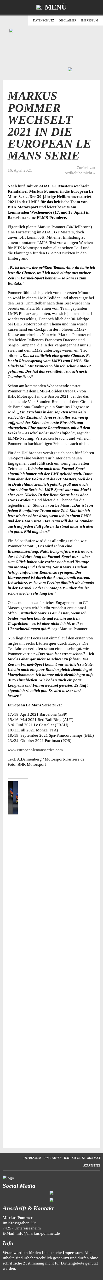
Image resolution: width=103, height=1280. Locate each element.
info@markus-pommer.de (38, 1233)
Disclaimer (67, 20)
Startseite (91, 1165)
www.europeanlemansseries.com (35, 750)
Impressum (89, 20)
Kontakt (93, 1158)
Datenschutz (43, 20)
